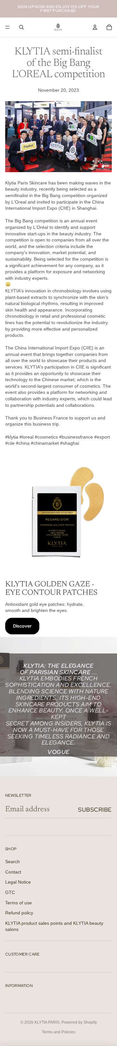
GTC (10, 892)
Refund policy (19, 912)
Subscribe (95, 809)
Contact (13, 872)
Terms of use (18, 902)
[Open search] (21, 27)
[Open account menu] (95, 27)
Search (12, 861)
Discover (22, 626)
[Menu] (7, 27)
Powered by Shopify (79, 1022)
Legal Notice (18, 882)
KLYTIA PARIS (46, 1022)
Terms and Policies (58, 1032)
